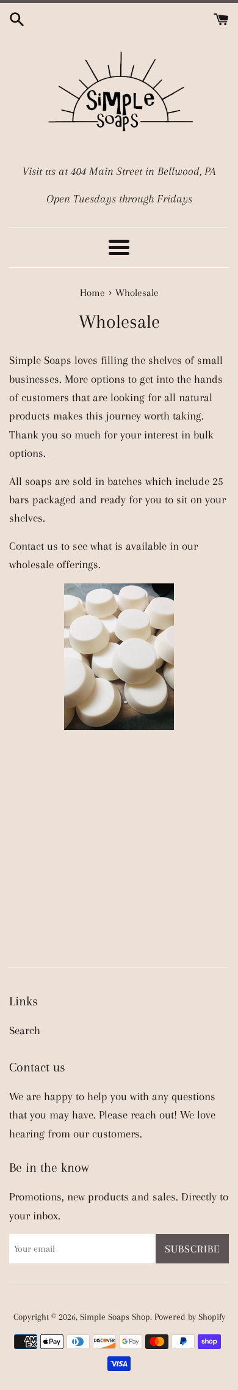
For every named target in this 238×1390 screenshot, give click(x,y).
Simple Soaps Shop (115, 1317)
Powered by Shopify (189, 1317)
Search (24, 1030)
